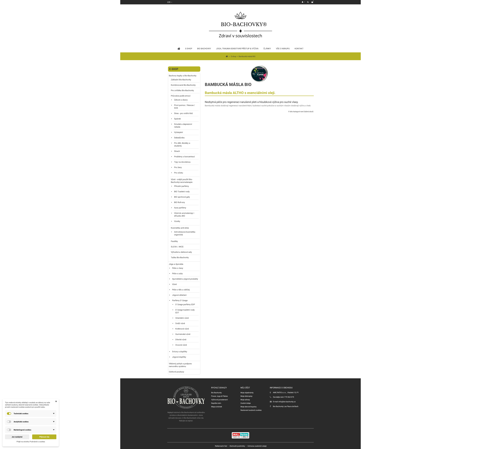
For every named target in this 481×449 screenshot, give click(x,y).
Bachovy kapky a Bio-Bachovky (182, 75)
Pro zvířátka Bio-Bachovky (182, 90)
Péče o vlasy (177, 268)
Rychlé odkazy (219, 387)
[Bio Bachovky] (240, 26)
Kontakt (299, 48)
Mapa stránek (216, 407)
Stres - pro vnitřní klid (183, 113)
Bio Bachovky (216, 393)
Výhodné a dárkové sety (181, 252)
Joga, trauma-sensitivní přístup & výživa (237, 48)
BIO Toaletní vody (182, 191)
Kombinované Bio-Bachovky (183, 85)
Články (267, 48)
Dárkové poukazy (176, 372)
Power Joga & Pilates (219, 396)
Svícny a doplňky (179, 351)
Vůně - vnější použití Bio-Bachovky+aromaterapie (181, 180)
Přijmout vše (44, 437)
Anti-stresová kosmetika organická (184, 233)
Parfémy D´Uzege (180, 300)
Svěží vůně (180, 323)
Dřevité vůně (180, 339)
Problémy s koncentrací (184, 156)
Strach (177, 151)
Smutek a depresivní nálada (183, 125)
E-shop (173, 69)
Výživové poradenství (219, 400)
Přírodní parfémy (181, 186)
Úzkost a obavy (181, 100)
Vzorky (177, 221)
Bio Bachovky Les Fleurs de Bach (285, 406)
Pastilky (174, 241)
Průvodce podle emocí (180, 96)
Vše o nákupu (283, 48)
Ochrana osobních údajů (257, 446)
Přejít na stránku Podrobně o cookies (31, 442)
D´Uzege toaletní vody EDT (185, 311)
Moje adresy (245, 400)
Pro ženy (178, 167)
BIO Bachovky (204, 48)
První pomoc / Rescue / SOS (184, 106)
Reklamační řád (221, 446)
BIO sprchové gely (182, 197)
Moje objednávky (247, 393)
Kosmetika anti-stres (180, 228)
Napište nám (216, 403)
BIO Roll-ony (179, 202)
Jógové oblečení (179, 295)
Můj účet (245, 387)
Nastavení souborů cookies (251, 410)
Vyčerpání (178, 132)
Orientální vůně (182, 318)
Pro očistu (178, 173)
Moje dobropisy (246, 396)
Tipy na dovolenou (182, 162)
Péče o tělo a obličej (181, 289)
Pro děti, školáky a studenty (182, 144)
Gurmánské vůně (182, 334)
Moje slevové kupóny (249, 407)
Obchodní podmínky (237, 446)
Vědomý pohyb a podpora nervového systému (180, 365)
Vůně (174, 284)
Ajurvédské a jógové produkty (185, 279)
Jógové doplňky (179, 357)
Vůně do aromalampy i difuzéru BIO (184, 214)
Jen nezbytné (17, 437)
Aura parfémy (180, 208)
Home (179, 48)
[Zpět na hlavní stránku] (227, 56)
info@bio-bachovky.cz (287, 402)
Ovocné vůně (181, 345)
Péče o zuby (177, 273)
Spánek (177, 119)
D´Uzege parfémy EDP (185, 304)
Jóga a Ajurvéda (176, 264)
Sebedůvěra (179, 137)
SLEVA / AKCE (177, 246)
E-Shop (188, 48)
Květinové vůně (182, 329)
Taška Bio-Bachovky (180, 257)
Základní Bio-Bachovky (181, 79)
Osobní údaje (246, 403)
